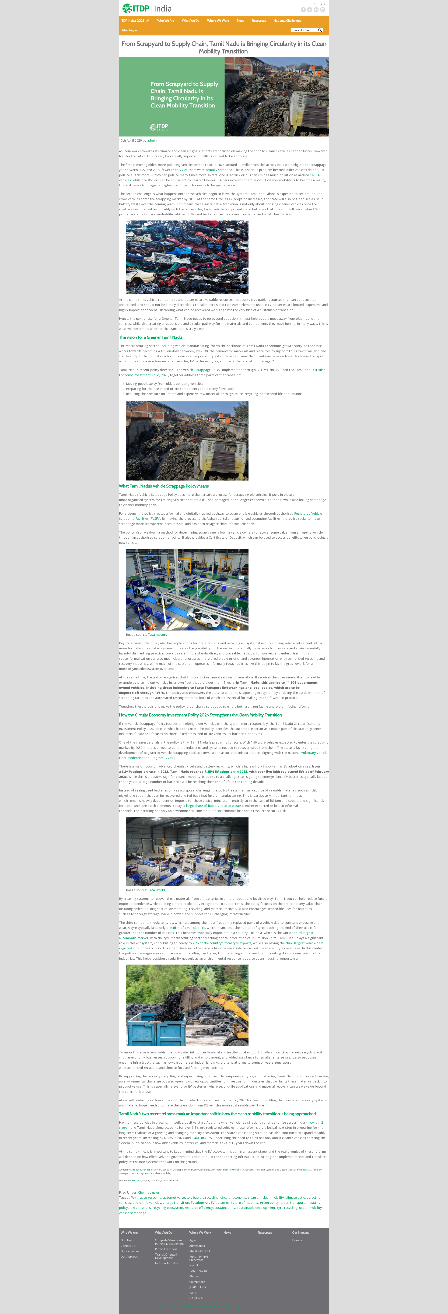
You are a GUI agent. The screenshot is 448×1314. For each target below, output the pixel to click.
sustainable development (256, 1208)
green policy (269, 1202)
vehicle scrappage (132, 1213)
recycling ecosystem (168, 1208)
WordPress (222, 1307)
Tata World (156, 890)
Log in (237, 1307)
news (156, 1192)
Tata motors (157, 634)
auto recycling (150, 1197)
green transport (292, 1202)
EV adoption (200, 1202)
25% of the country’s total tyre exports (222, 943)
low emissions (140, 1208)
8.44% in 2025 (202, 1138)
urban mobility (310, 1208)
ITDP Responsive (163, 1307)
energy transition (176, 1202)
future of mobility (244, 1202)
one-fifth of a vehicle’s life (185, 928)
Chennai (144, 1192)
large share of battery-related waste (213, 806)
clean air (254, 1197)
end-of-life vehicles (147, 1202)
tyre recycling (287, 1208)
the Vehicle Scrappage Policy (198, 370)
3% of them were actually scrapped (205, 170)
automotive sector (177, 1197)
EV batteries (220, 1202)
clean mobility (273, 1197)
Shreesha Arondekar (141, 1169)
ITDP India (163, 8)
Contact (320, 4)
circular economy (233, 1197)
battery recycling (206, 1197)
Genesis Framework (197, 1307)
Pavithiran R (235, 1169)
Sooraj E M (306, 1169)
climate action (296, 1197)
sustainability (225, 1208)
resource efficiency (199, 1208)
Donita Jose (135, 1180)
